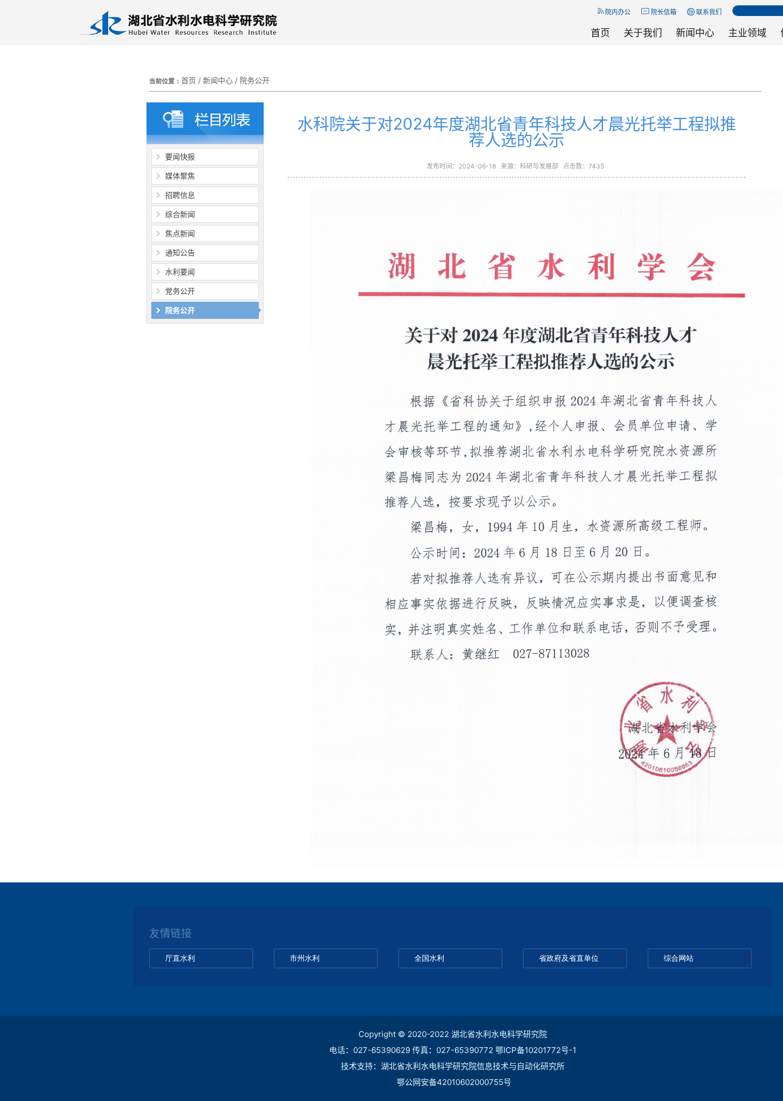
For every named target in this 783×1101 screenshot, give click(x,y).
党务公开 (180, 290)
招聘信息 (180, 194)
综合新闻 (180, 214)
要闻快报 (180, 156)
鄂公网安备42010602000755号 (454, 1082)
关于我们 (643, 32)
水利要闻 (180, 271)
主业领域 (747, 32)
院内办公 (617, 12)
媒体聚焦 (180, 175)
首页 (600, 32)
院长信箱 (662, 12)
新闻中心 (695, 32)
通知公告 (180, 252)
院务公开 (255, 80)
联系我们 (708, 12)
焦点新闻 (180, 233)
